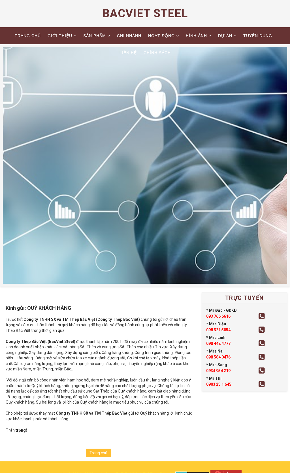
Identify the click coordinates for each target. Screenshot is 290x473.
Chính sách (157, 52)
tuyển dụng (257, 35)
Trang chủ (28, 35)
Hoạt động (161, 35)
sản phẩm (94, 35)
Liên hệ (128, 52)
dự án (225, 35)
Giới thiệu (60, 35)
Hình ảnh (196, 35)
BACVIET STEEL (145, 13)
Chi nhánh (129, 35)
